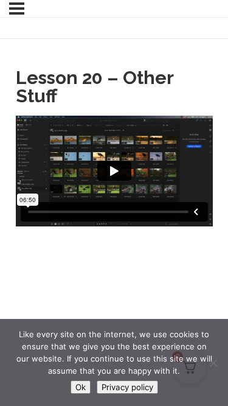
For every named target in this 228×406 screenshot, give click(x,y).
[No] (213, 363)
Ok (80, 387)
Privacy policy (127, 387)
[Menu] (16, 8)
